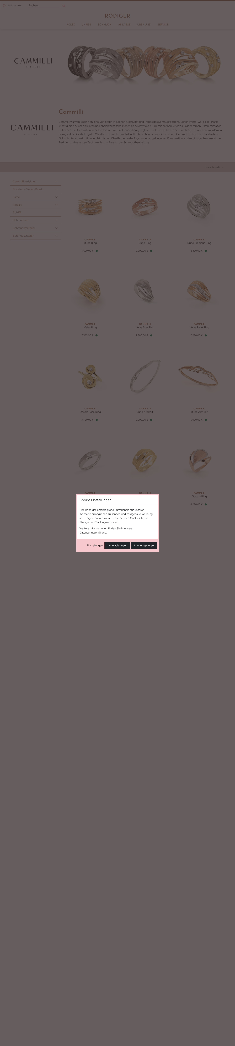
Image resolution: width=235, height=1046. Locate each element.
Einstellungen (95, 545)
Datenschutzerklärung (92, 532)
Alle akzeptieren (144, 545)
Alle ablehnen (117, 545)
